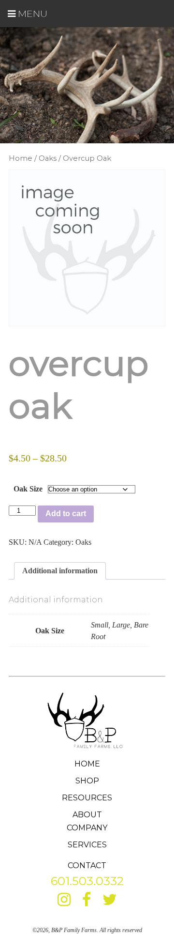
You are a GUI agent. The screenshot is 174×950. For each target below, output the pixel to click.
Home (20, 158)
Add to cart (65, 513)
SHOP (87, 780)
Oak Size (28, 489)
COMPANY (87, 827)
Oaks (48, 158)
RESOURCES (87, 797)
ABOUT (87, 814)
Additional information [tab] (60, 571)
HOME (87, 763)
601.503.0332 (87, 881)
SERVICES (87, 844)
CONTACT (87, 865)
